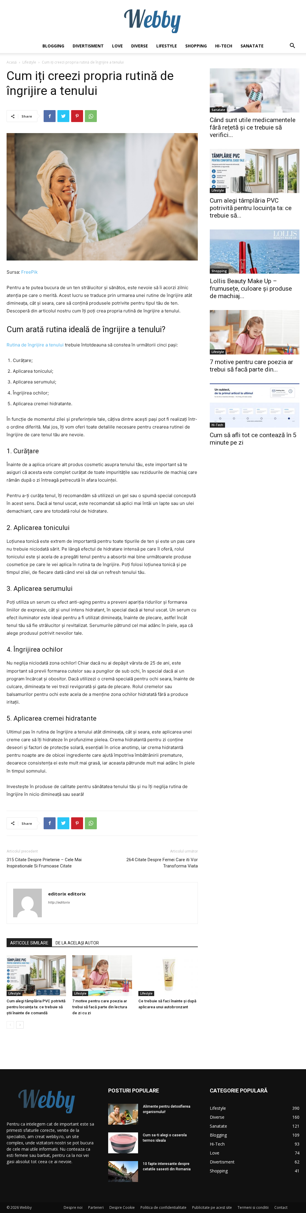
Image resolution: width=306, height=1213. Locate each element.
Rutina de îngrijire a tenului (35, 345)
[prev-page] (10, 1025)
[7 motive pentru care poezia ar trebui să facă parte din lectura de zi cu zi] (102, 975)
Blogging (53, 46)
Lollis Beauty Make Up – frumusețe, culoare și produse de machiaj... (251, 289)
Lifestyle (166, 46)
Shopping (196, 46)
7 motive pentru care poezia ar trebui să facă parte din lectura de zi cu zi (99, 1007)
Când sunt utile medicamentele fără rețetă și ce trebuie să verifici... (253, 127)
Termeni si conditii (253, 1207)
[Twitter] (63, 116)
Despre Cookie (122, 1207)
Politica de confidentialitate (163, 1207)
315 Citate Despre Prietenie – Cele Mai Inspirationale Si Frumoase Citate (44, 863)
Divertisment (88, 46)
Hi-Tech (223, 46)
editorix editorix (67, 894)
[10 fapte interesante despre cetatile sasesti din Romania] (123, 1171)
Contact (280, 1207)
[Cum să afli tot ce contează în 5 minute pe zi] (254, 405)
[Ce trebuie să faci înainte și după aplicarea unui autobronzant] (168, 975)
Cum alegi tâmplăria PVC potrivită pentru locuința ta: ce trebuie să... (251, 208)
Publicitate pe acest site (212, 1207)
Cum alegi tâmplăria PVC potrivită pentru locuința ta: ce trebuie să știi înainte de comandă (36, 1007)
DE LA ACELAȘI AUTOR (77, 943)
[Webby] (153, 19)
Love (117, 46)
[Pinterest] (77, 116)
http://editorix (59, 902)
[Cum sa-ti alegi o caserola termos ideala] (123, 1142)
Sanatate (252, 46)
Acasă (12, 62)
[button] (292, 46)
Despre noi (73, 1207)
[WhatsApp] (91, 116)
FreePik (29, 272)
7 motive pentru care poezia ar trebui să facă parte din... (251, 365)
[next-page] (20, 1025)
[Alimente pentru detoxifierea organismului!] (123, 1114)
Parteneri (96, 1207)
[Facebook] (50, 116)
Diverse (139, 46)
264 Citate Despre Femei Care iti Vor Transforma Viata (162, 863)
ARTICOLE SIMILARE (29, 943)
